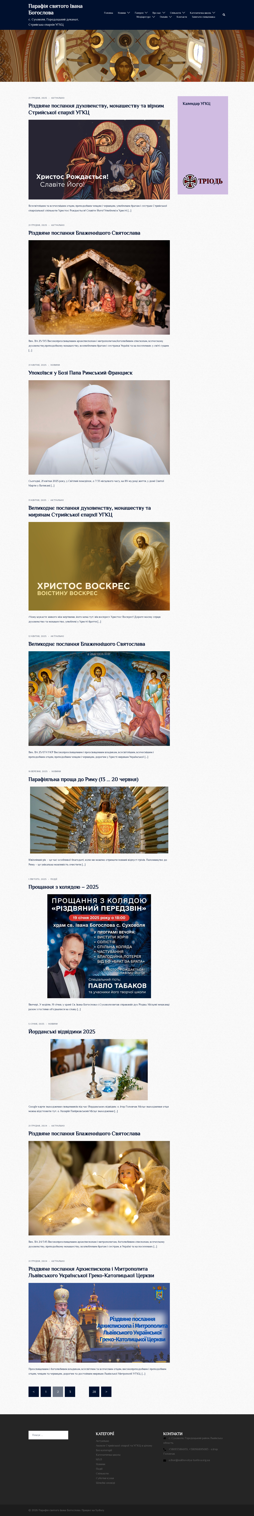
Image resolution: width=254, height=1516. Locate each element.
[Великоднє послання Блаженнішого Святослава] (99, 698)
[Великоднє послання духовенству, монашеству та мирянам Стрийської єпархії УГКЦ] (99, 566)
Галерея (139, 12)
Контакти (182, 16)
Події (54, 879)
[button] (224, 15)
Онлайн (164, 16)
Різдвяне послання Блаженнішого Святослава (84, 233)
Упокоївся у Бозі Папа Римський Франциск (81, 372)
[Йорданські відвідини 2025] (99, 1069)
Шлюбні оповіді (105, 1482)
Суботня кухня (105, 1478)
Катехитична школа (200, 12)
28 (94, 1391)
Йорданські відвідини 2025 (62, 1031)
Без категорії (104, 1450)
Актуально (58, 98)
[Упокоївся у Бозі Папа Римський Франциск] (99, 427)
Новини (122, 12)
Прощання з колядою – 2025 (63, 887)
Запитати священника (203, 16)
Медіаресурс (144, 16)
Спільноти (175, 12)
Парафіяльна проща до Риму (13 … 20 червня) (83, 779)
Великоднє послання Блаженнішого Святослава (87, 644)
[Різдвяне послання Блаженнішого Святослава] (99, 287)
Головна (108, 12)
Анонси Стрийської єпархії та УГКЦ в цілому (124, 1445)
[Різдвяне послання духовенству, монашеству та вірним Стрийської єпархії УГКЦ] (99, 159)
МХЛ (99, 1459)
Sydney (99, 1510)
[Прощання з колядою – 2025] (99, 946)
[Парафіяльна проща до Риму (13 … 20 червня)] (99, 819)
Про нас (156, 12)
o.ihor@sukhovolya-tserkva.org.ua (189, 1460)
